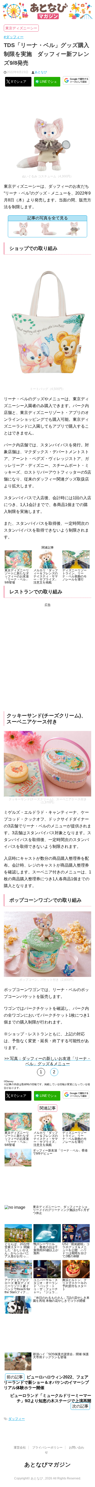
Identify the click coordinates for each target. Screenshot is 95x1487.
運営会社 (20, 1447)
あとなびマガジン (47, 1464)
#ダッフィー (14, 37)
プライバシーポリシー (47, 1447)
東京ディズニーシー (21, 28)
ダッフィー (16, 1419)
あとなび (41, 72)
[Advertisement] (47, 103)
